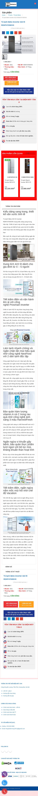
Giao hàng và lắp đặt (9, 709)
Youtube (10, 750)
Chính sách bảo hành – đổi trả (11, 707)
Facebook (3, 32)
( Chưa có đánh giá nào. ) (18, 28)
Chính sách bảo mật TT (9, 712)
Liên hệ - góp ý (7, 691)
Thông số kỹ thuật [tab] (13, 571)
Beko (6, 69)
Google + (15, 32)
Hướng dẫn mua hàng (9, 693)
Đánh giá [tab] (9, 567)
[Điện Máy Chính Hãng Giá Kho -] (11, 4)
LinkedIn (11, 32)
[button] (26, 153)
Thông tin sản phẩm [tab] (13, 206)
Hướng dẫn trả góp (8, 695)
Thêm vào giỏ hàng (14, 162)
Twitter (7, 32)
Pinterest (6, 750)
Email (19, 32)
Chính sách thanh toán (9, 714)
